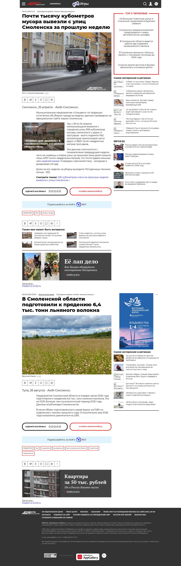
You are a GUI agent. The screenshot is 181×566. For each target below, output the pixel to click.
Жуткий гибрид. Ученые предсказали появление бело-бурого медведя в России (142, 376)
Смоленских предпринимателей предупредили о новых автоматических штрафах (136, 32)
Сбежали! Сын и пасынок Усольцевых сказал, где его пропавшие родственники (142, 130)
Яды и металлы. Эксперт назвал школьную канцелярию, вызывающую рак (140, 102)
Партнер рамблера (66, 555)
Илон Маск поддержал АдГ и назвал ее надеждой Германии (141, 183)
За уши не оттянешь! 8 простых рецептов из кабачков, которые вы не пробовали (142, 358)
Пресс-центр (71, 512)
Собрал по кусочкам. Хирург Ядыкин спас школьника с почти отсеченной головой (142, 84)
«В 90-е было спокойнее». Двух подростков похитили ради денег (141, 403)
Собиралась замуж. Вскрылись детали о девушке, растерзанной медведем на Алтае (140, 93)
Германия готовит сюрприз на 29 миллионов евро (139, 174)
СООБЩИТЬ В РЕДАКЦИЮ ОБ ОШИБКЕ (57, 518)
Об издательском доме (52, 512)
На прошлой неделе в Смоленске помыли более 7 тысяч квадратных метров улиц (94, 244)
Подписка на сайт (62, 515)
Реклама (84, 512)
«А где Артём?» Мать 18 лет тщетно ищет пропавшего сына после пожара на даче (141, 111)
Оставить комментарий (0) (90, 191)
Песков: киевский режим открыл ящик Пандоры (139, 155)
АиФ (47, 93)
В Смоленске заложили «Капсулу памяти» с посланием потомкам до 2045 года (136, 55)
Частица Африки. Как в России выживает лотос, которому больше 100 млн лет (141, 121)
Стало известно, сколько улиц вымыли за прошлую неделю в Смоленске (92, 235)
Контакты (46, 515)
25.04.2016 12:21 (28, 11)
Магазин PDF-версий (122, 515)
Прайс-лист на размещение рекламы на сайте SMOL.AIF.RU (129, 512)
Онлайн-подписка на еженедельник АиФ (91, 515)
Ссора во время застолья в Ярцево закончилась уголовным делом (136, 66)
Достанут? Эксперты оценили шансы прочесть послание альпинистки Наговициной (142, 385)
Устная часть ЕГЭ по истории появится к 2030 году (137, 165)
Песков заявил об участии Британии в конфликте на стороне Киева (141, 146)
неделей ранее (50, 161)
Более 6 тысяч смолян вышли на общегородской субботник (48, 243)
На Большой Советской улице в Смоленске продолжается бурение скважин (136, 21)
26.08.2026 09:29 (29, 294)
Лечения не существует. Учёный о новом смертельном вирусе (140, 394)
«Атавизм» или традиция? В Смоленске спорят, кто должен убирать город (48, 235)
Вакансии (95, 512)
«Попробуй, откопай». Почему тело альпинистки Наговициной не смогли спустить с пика (141, 367)
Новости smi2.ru (31, 286)
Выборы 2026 (140, 515)
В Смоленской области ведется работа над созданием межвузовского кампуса (136, 43)
